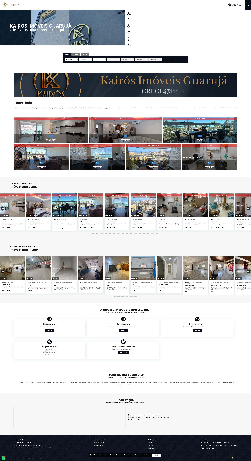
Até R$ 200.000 (49, 349)
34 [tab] (135, 233)
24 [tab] (122, 233)
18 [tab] (114, 233)
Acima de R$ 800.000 (49, 354)
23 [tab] (121, 233)
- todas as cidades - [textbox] (84, 59)
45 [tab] (149, 233)
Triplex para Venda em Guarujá (125, 385)
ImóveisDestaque (129, 14)
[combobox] (71, 59)
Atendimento (123, 352)
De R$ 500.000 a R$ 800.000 (49, 352)
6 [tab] (98, 233)
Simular (49, 330)
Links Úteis (151, 448)
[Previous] (2, 208)
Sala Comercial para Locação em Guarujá (137, 382)
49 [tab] (155, 233)
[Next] (248, 208)
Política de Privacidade (208, 448)
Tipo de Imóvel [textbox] (69, 59)
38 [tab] (140, 233)
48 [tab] (153, 233)
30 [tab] (130, 233)
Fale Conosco (205, 447)
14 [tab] (109, 233)
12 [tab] (106, 233)
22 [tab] (119, 233)
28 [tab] (127, 233)
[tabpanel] (63, 27)
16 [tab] (111, 233)
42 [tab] (145, 233)
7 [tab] (100, 233)
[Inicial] (16, 5)
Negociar (197, 330)
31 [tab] (131, 233)
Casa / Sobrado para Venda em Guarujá (158, 382)
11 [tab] (105, 233)
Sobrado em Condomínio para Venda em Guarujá (203, 382)
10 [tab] (104, 233)
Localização (128, 45)
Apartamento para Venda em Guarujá (25, 382)
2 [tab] (93, 233)
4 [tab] (96, 233)
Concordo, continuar (156, 455)
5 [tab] (97, 233)
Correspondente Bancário (155, 450)
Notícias (151, 447)
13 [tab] (108, 233)
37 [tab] (139, 233)
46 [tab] (151, 233)
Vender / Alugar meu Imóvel (101, 444)
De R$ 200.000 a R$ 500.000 (49, 351)
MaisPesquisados (128, 40)
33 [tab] (134, 233)
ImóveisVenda (128, 20)
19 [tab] (115, 233)
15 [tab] (110, 233)
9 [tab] (102, 233)
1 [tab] (62, 46)
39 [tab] (141, 233)
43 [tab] (147, 233)
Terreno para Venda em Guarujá (78, 382)
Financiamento (152, 445)
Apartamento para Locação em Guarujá (180, 382)
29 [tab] (128, 233)
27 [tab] (126, 233)
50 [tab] (156, 233)
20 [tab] (117, 233)
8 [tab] (101, 233)
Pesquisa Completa (99, 445)
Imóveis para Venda (99, 442)
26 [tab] (125, 233)
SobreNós (128, 27)
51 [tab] (157, 233)
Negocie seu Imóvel (128, 33)
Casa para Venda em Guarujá (43, 382)
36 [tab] (138, 233)
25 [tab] (123, 233)
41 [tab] (144, 233)
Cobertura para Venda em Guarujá (226, 382)
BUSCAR (175, 59)
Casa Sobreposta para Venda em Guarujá (98, 382)
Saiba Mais (123, 330)
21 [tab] (118, 233)
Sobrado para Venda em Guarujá (60, 382)
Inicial (150, 442)
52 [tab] (158, 233)
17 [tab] (113, 233)
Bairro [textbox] (95, 59)
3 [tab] (94, 233)
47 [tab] (152, 233)
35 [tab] (136, 233)
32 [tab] (132, 233)
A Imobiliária (152, 444)
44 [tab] (148, 233)
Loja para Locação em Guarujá (117, 382)
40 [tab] (143, 233)
